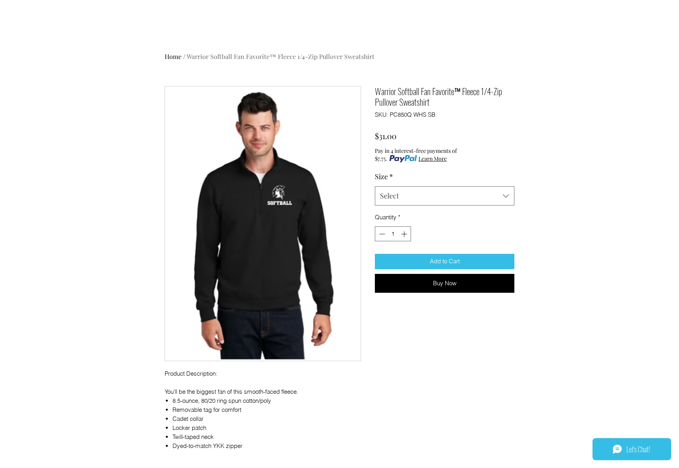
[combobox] (444, 196)
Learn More (432, 158)
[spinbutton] (393, 234)
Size (384, 176)
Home (173, 56)
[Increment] (405, 234)
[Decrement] (381, 234)
